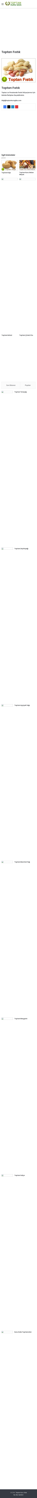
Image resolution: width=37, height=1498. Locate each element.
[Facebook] (4, 106)
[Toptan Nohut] (10, 255)
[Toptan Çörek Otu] (27, 255)
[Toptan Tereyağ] (7, 468)
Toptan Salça (19, 1175)
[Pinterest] (16, 106)
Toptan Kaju (6, 173)
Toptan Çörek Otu (26, 335)
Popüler (28, 385)
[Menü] (3, 4)
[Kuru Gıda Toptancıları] (7, 1408)
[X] (8, 106)
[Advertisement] (18, 28)
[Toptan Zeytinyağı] (7, 625)
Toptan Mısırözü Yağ (22, 862)
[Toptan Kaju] (10, 165)
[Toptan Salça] (7, 1252)
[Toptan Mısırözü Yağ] (7, 938)
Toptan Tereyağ (20, 392)
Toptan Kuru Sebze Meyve (26, 173)
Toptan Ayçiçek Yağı (22, 705)
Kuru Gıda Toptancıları (23, 1332)
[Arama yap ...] (34, 4)
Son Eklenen (11, 385)
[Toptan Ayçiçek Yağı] (7, 781)
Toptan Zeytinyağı (21, 549)
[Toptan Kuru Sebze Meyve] (27, 165)
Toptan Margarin (20, 1019)
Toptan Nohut (7, 335)
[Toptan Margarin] (7, 1095)
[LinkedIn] (12, 106)
